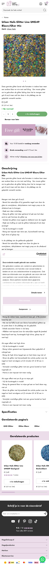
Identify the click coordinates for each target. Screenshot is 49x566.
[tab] (24, 539)
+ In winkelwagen (17, 481)
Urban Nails (11, 29)
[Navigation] (3, 3)
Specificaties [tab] (9, 412)
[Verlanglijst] (35, 3)
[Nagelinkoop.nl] (13, 4)
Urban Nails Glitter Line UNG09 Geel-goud (13, 467)
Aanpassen (23, 309)
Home (6, 17)
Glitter (37, 426)
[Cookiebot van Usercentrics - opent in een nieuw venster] (36, 254)
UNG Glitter (8, 426)
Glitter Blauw (24, 426)
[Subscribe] (45, 513)
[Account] (40, 3)
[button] (29, 443)
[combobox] (24, 10)
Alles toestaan (24, 300)
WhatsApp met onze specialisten (31, 156)
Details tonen (36, 293)
